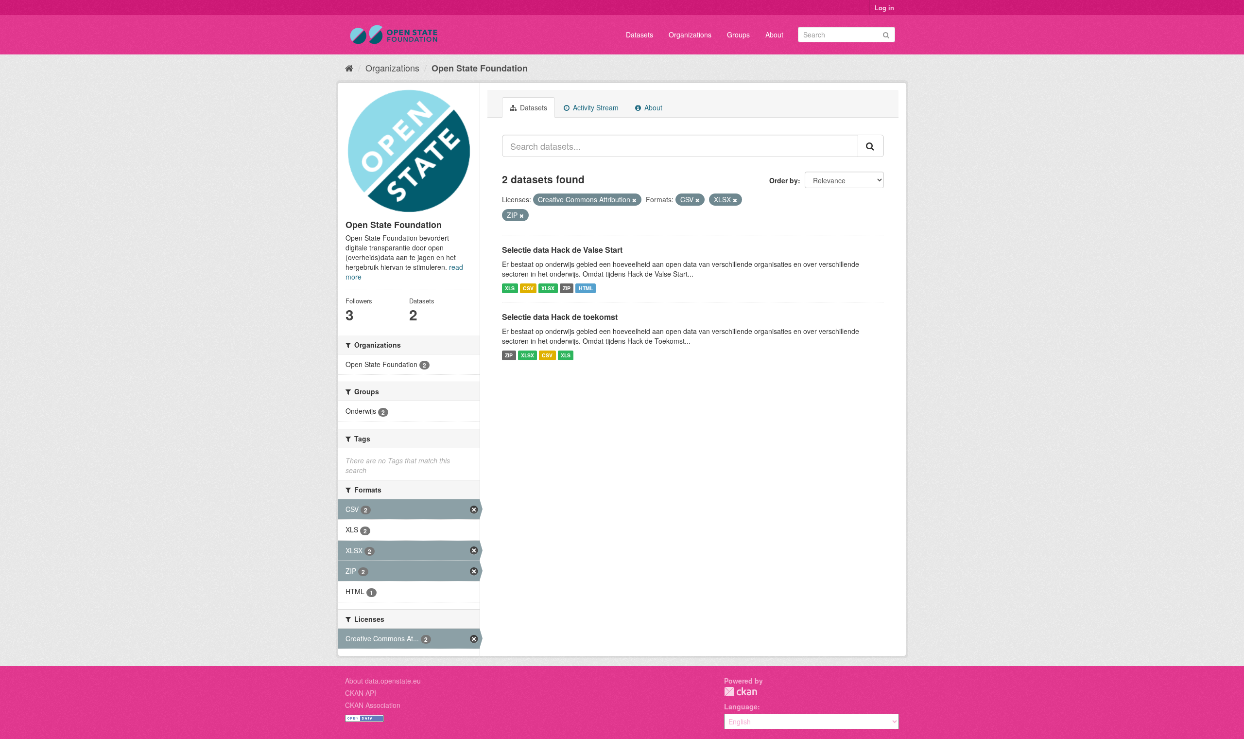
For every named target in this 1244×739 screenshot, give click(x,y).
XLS (510, 288)
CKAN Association (372, 705)
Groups (738, 34)
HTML (586, 288)
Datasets (639, 34)
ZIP (566, 288)
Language (741, 706)
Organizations (690, 34)
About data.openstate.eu (383, 681)
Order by (783, 180)
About (774, 34)
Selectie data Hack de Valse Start (562, 249)
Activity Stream (595, 107)
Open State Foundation (480, 68)
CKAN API (360, 693)
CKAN (740, 691)
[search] (871, 146)
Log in (884, 7)
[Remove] (634, 200)
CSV (528, 288)
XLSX (547, 288)
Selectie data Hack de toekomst (560, 316)
